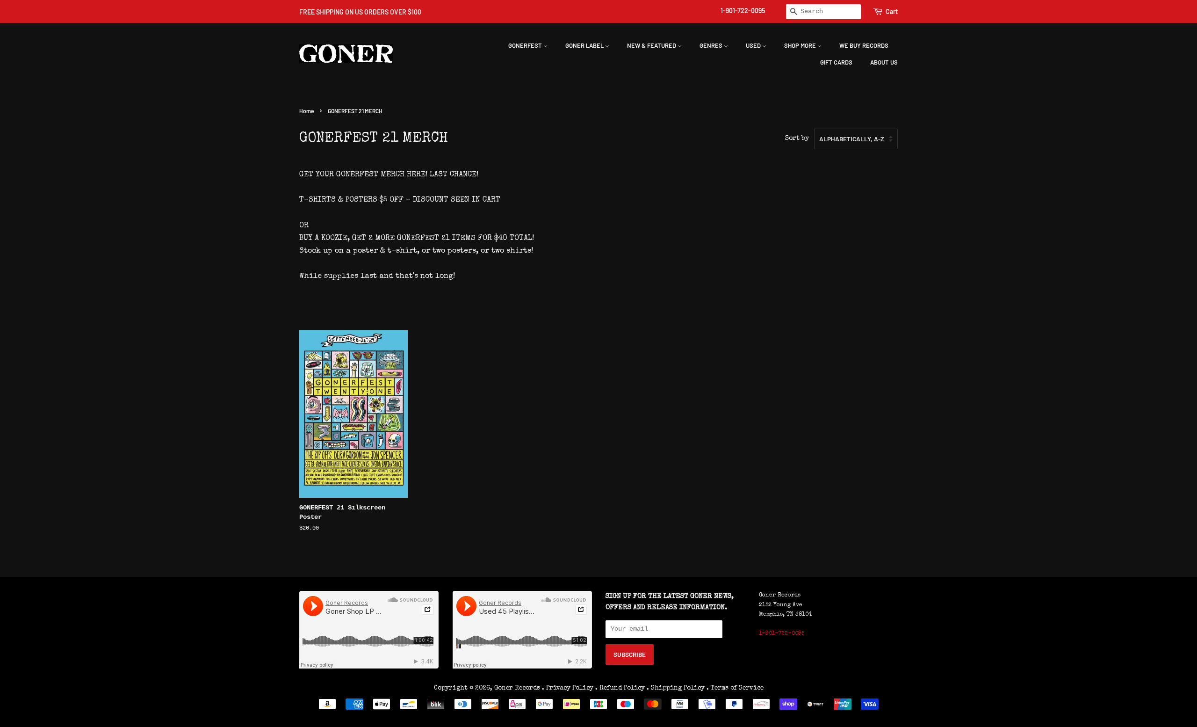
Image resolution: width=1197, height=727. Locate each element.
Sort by (797, 138)
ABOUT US (884, 62)
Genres (711, 45)
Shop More (800, 45)
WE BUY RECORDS (863, 45)
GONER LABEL (585, 45)
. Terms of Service (735, 688)
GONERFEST (525, 45)
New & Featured (652, 45)
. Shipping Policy (676, 688)
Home (306, 111)
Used (754, 45)
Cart (892, 11)
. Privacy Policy (567, 688)
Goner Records (518, 688)
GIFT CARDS (836, 62)
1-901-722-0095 (743, 11)
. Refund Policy (620, 688)
